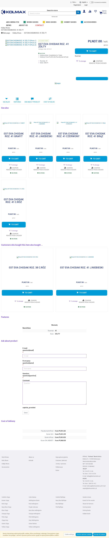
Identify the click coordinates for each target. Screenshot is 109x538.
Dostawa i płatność (61, 460)
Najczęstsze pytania (62, 457)
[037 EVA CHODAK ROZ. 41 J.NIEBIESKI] (41, 123)
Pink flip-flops (59, 507)
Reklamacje (59, 467)
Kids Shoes (5, 460)
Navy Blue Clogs (6, 507)
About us (31, 457)
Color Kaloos (32, 497)
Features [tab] (17, 102)
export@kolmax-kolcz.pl (90, 488)
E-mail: (28, 349)
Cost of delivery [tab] (50, 102)
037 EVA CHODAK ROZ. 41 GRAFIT (14, 135)
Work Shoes (5, 457)
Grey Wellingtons (34, 520)
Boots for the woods (89, 500)
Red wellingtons (33, 504)
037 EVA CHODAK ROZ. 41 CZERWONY (68, 135)
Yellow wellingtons (34, 527)
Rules (57, 470)
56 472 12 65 (89, 471)
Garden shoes (87, 497)
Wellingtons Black (34, 500)
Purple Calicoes (33, 507)
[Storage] (95, 11)
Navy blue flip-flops (61, 500)
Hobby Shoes (17, 33)
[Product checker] (90, 11)
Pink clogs (5, 517)
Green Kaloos (33, 523)
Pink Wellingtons (34, 517)
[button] (84, 2)
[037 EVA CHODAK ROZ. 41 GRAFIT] (14, 123)
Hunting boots (87, 507)
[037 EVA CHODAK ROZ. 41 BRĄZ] (95, 123)
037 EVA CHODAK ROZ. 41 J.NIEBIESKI (40, 135)
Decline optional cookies (84, 534)
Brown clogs (5, 500)
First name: (28, 362)
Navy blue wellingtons (35, 510)
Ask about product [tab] (32, 102)
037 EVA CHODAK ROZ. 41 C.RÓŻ (14, 201)
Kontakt (31, 460)
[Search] (78, 12)
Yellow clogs (5, 527)
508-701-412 (92, 483)
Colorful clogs (6, 497)
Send (25, 413)
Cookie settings (69, 534)
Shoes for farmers (88, 504)
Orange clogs (6, 513)
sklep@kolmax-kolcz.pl (93, 476)
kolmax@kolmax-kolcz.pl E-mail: (96, 486)
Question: (29, 375)
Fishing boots (87, 510)
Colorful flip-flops (60, 497)
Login (86, 5)
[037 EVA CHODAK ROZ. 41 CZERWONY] (68, 123)
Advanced (54, 16)
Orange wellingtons (34, 513)
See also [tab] (6, 102)
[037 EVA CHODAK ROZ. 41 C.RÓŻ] (14, 189)
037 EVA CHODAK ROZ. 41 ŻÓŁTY (35, 33)
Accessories (5, 467)
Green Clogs (5, 523)
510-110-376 (92, 473)
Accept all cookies (99, 534)
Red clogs (5, 504)
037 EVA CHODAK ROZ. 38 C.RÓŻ (27, 267)
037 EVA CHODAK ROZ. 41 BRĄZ (95, 135)
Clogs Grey (5, 520)
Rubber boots (86, 513)
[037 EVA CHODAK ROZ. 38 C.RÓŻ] (27, 257)
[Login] (84, 11)
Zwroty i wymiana (61, 464)
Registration (77, 5)
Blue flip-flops (59, 504)
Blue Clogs (5, 510)
